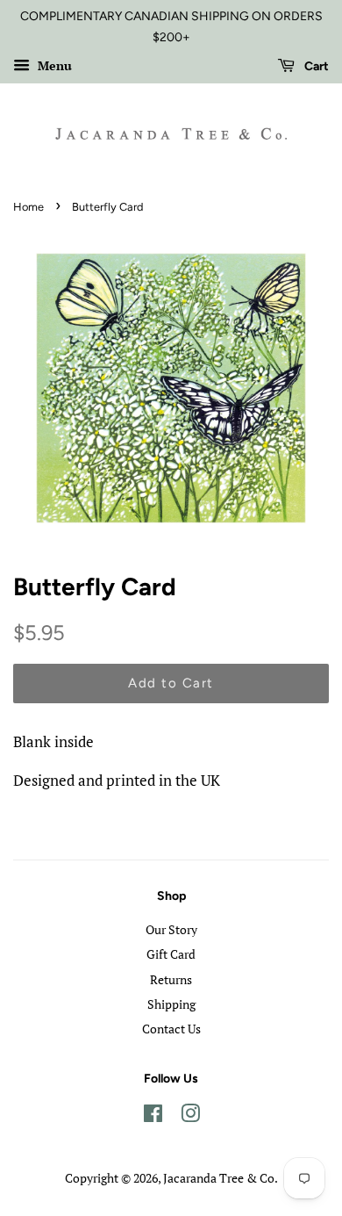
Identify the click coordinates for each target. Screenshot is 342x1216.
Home (28, 206)
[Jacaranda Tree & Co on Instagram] (190, 1116)
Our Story (171, 929)
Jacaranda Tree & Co (218, 1177)
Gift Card (171, 954)
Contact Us (171, 1028)
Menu (53, 65)
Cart (315, 66)
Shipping (171, 1004)
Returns (171, 979)
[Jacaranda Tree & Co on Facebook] (153, 1116)
